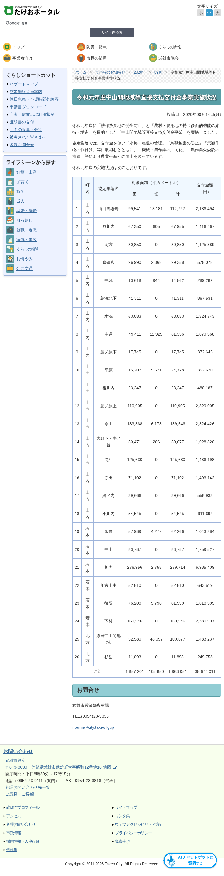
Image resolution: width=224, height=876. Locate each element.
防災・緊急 (96, 47)
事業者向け (22, 58)
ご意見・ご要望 (19, 794)
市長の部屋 (96, 58)
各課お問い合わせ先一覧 (27, 787)
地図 (107, 767)
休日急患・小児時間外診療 (34, 99)
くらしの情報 (169, 47)
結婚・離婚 (26, 210)
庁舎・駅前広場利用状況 (32, 114)
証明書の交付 (22, 122)
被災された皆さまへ (28, 137)
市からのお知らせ (110, 72)
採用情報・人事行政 (22, 841)
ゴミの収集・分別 (26, 129)
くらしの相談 (27, 249)
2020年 (140, 72)
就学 (20, 191)
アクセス (13, 816)
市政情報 (13, 833)
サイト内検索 (112, 32)
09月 (158, 72)
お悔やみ (24, 258)
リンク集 (122, 816)
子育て (22, 181)
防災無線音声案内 (26, 91)
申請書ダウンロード (28, 106)
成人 (20, 201)
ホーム (81, 72)
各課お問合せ (22, 144)
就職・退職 (26, 230)
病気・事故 (26, 239)
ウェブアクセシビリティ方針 (139, 824)
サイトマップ (126, 807)
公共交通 (24, 268)
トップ (18, 47)
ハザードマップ (24, 84)
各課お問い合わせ (21, 824)
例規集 (11, 850)
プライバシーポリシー (133, 833)
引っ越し (24, 220)
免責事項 (122, 841)
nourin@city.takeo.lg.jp (93, 727)
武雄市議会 (168, 58)
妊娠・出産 (26, 172)
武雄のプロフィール (22, 807)
